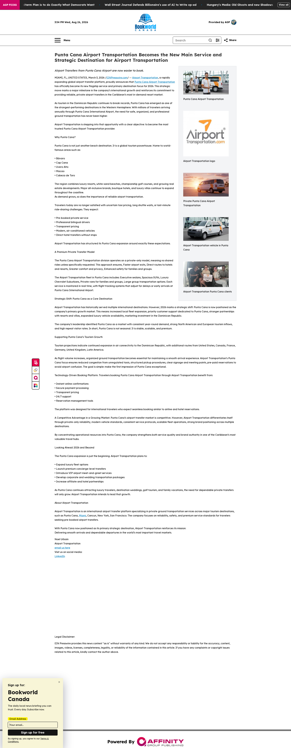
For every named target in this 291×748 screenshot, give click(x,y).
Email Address (17, 718)
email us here (62, 547)
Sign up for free (32, 732)
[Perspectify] (35, 370)
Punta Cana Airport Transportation (154, 81)
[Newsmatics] (35, 385)
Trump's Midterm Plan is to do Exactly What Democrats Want (51, 5)
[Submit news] (35, 362)
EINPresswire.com (116, 77)
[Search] (210, 40)
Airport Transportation (145, 77)
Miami (82, 515)
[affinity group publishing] (35, 378)
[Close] (59, 682)
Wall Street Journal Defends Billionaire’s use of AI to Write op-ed (150, 5)
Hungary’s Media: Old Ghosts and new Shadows (240, 5)
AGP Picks (10, 4)
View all (283, 4)
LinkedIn (60, 556)
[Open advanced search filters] (217, 40)
